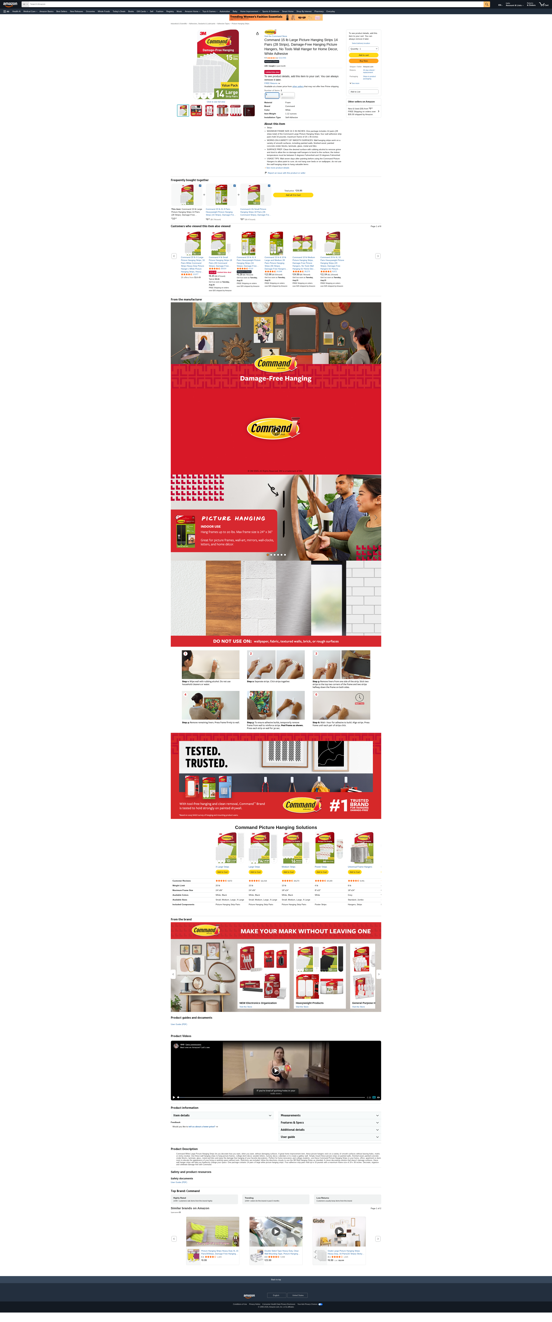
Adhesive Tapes (223, 24)
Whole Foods (104, 11)
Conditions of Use (240, 1304)
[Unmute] (378, 1097)
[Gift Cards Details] (147, 11)
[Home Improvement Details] (259, 11)
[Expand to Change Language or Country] (502, 5)
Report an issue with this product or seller (286, 173)
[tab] (268, 555)
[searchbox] (256, 4)
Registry (170, 11)
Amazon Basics (46, 11)
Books (131, 11)
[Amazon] (10, 4)
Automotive (225, 11)
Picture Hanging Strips (240, 24)
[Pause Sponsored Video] (235, 1238)
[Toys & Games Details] (216, 11)
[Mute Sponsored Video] (235, 1243)
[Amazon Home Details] (199, 11)
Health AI (16, 11)
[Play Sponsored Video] (276, 1231)
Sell (151, 11)
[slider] (271, 1097)
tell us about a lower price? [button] (202, 1126)
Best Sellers (61, 11)
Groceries (90, 11)
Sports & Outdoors (270, 11)
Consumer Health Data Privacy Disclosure (278, 1304)
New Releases (76, 11)
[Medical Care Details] (36, 11)
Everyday (330, 11)
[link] (221, 195)
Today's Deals (119, 11)
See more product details (277, 168)
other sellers (298, 86)
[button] (6, 11)
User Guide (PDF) (179, 1024)
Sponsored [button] (175, 1212)
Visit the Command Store (275, 36)
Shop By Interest (304, 11)
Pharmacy (319, 11)
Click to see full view (216, 102)
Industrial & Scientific (179, 24)
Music (179, 11)
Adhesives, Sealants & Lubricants (202, 24)
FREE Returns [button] (271, 83)
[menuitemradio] (374, 1097)
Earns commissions (193, 1044)
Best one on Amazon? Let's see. (195, 1047)
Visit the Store (245, 1007)
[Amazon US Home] (249, 1296)
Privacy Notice (254, 1304)
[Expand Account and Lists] (523, 5)
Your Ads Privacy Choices (307, 1304)
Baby (235, 11)
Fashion (159, 11)
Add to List (355, 92)
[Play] (173, 1097)
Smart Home (288, 11)
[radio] (183, 110)
